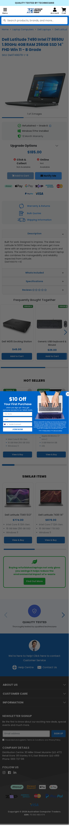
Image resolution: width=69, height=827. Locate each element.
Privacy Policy (46, 430)
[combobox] (34, 20)
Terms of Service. (57, 430)
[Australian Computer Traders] (34, 10)
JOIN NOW (17, 429)
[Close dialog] (67, 393)
